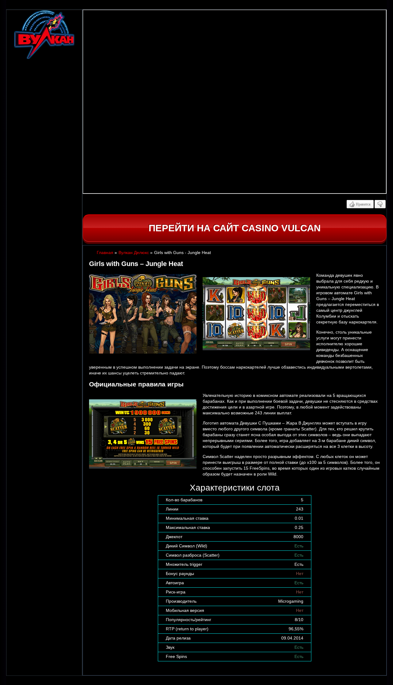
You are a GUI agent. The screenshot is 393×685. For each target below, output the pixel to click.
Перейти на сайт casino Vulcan (235, 228)
